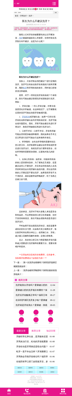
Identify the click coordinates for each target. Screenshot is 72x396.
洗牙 (18, 3)
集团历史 (41, 367)
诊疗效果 (21, 323)
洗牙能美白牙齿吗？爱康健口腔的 (31, 285)
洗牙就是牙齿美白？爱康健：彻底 (31, 305)
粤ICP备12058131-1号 (40, 382)
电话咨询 (27, 394)
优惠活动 (36, 315)
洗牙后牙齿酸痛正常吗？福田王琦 (31, 295)
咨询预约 (45, 394)
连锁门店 (30, 372)
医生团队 (50, 315)
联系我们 (52, 367)
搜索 (56, 12)
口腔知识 (36, 323)
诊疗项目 (21, 315)
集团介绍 (20, 367)
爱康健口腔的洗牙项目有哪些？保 (31, 290)
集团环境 (30, 367)
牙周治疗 (23, 16)
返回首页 (20, 372)
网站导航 (36, 384)
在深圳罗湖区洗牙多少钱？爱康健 (31, 300)
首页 (16, 16)
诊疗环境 (50, 323)
